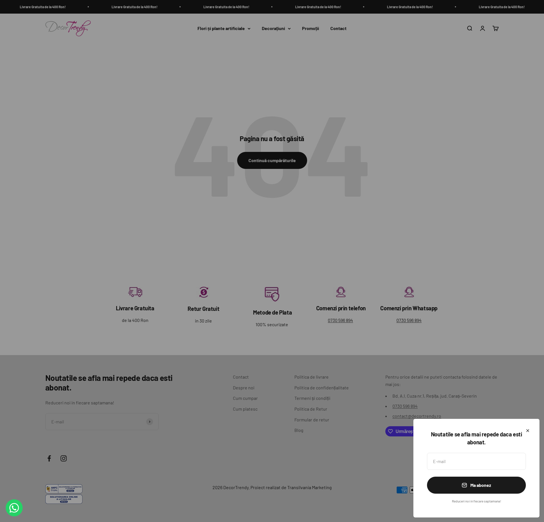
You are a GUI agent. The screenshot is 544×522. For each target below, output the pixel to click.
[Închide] (527, 430)
